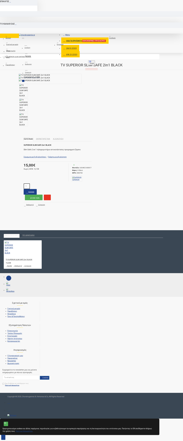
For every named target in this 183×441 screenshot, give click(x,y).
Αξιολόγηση (58, 139)
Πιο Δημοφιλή (28, 235)
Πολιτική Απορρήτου (24, 431)
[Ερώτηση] (47, 197)
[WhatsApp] (8, 290)
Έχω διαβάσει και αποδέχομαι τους (17, 384)
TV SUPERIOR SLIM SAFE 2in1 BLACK (18, 57)
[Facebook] (8, 278)
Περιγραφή (28, 139)
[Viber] (8, 284)
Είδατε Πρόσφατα (11, 235)
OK (5, 423)
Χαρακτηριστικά (43, 139)
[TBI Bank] (11, 415)
